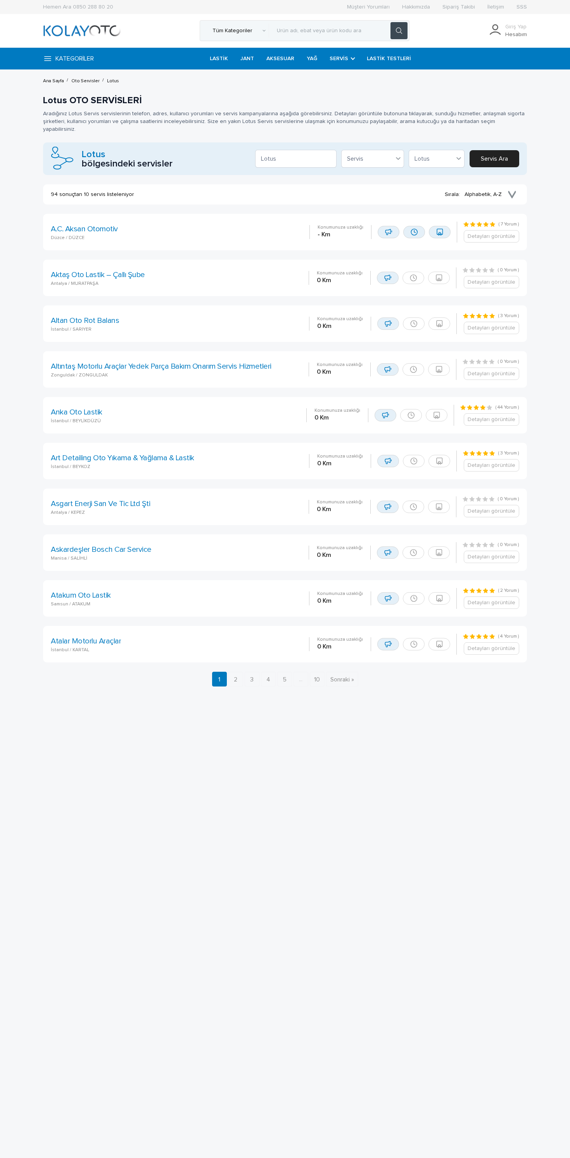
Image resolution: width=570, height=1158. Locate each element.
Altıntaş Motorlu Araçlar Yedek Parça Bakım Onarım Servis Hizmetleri (161, 366)
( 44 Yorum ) (507, 407)
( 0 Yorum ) (508, 270)
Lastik (219, 58)
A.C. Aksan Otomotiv (84, 229)
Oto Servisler (85, 81)
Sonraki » (342, 679)
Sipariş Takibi (458, 7)
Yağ (312, 58)
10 (317, 679)
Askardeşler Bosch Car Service (101, 549)
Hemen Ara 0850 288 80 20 (78, 7)
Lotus (113, 81)
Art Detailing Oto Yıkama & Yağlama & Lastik (122, 458)
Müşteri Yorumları (368, 7)
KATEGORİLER (74, 58)
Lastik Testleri (389, 58)
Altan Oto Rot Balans (85, 320)
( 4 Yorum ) (508, 636)
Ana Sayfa (53, 81)
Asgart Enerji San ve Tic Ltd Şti (100, 504)
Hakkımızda (416, 7)
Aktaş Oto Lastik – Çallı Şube (98, 275)
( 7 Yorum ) (509, 224)
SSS (521, 7)
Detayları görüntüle (491, 236)
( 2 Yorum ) (508, 590)
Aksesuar (280, 58)
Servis (339, 58)
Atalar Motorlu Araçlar (86, 641)
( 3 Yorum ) (508, 316)
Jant (247, 58)
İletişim (495, 7)
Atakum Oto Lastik (81, 595)
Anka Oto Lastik (76, 412)
